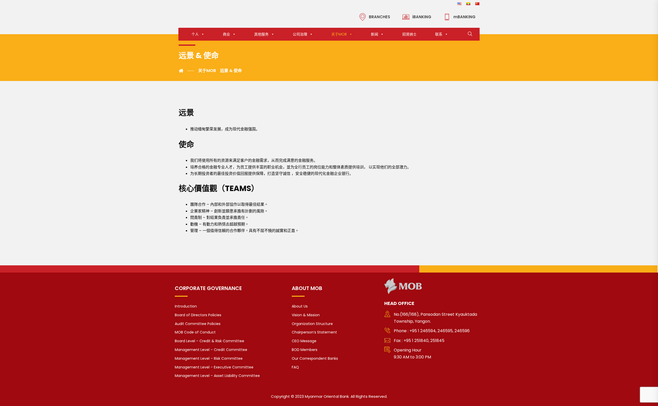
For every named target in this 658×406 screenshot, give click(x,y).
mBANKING (464, 17)
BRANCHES (379, 17)
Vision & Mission (306, 315)
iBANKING (421, 17)
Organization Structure (312, 323)
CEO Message (304, 341)
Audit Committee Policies (198, 323)
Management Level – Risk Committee (209, 358)
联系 (438, 34)
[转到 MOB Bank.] (186, 70)
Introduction (186, 306)
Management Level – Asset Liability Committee (217, 375)
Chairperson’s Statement (314, 332)
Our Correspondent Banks (315, 358)
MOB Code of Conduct (195, 332)
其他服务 (261, 34)
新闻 (374, 34)
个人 (195, 34)
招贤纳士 (409, 34)
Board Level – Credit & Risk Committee (209, 341)
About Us (300, 306)
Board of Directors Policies (198, 315)
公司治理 (300, 34)
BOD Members (304, 349)
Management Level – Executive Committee (214, 367)
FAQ (295, 367)
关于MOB (339, 34)
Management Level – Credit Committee (211, 349)
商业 (226, 34)
